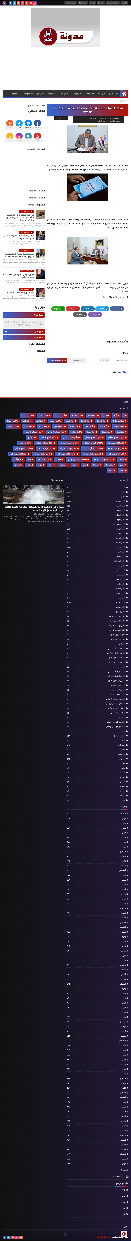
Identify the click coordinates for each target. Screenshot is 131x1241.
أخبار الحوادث (52, 93)
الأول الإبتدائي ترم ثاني (33, 432)
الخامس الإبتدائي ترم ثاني (66, 453)
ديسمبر (96, 851)
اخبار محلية (91, 432)
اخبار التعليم (76, 415)
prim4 (17, 464)
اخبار (105, 415)
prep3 (29, 464)
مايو (96, 828)
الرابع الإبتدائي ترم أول (42, 453)
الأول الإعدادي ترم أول (116, 437)
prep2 (40, 464)
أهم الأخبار (101, 93)
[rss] (18, 3)
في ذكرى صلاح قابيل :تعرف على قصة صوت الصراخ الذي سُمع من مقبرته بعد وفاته (20, 217)
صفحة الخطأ (82, 2)
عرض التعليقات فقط (76, 360)
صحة (84, 464)
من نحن (92, 2)
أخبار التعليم (113, 93)
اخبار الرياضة (85, 421)
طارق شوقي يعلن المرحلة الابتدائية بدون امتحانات (18, 275)
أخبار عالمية (28, 426)
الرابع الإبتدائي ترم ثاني (18, 453)
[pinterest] (31, 3)
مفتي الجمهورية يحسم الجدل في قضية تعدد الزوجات (19, 237)
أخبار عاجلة (43, 426)
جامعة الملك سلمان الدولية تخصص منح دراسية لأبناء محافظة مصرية (19, 255)
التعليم (31, 437)
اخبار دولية (74, 426)
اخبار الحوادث (27, 415)
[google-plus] (27, 3)
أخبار (115, 415)
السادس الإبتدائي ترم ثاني (77, 459)
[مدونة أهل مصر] (65, 27)
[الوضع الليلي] (124, 1234)
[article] (69, 329)
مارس (96, 837)
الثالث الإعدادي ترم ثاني (44, 443)
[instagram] (35, 3)
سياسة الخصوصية (112, 2)
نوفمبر (96, 856)
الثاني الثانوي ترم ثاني (116, 453)
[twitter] (14, 3)
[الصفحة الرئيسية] (124, 93)
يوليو (96, 818)
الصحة (58, 459)
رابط (123, 1189)
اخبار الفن (26, 421)
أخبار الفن (40, 93)
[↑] (65, 1234)
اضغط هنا (106, 297)
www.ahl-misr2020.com (55, 514)
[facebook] (10, 3)
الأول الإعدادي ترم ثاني (93, 437)
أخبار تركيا (103, 426)
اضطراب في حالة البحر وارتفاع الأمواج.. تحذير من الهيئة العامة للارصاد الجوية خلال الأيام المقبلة (34, 508)
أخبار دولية (78, 93)
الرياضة (121, 459)
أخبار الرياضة (65, 93)
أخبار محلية (89, 93)
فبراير (96, 842)
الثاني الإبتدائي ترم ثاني (92, 448)
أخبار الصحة (70, 421)
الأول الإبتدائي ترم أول (56, 432)
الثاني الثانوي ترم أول (23, 448)
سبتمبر (96, 865)
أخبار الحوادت (60, 415)
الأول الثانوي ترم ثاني (48, 437)
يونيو (96, 823)
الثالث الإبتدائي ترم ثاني (92, 443)
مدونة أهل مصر (103, 1237)
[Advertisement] (65, 71)
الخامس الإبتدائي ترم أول (92, 453)
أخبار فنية (120, 432)
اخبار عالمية (12, 426)
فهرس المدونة (70, 2)
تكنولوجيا (14, 93)
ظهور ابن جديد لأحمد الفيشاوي (20, 293)
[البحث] (4, 3)
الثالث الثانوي (24, 443)
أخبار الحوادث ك (118, 421)
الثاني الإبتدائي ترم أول (116, 448)
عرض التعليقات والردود (56, 360)
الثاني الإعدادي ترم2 (45, 448)
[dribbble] (22, 3)
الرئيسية (124, 2)
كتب (74, 464)
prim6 (110, 470)
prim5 (122, 470)
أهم (29, 459)
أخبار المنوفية (119, 426)
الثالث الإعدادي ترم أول (68, 443)
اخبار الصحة (54, 421)
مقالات (63, 464)
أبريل (96, 832)
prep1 (51, 464)
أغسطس (96, 813)
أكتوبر (96, 861)
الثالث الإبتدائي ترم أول (116, 443)
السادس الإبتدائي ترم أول (103, 459)
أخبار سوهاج (58, 426)
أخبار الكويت (11, 421)
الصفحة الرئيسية (115, 121)
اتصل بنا (100, 2)
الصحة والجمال (27, 93)
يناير (96, 847)
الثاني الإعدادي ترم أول (67, 448)
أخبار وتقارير (75, 432)
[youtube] (13, 1237)
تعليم (122, 464)
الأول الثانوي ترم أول (70, 437)
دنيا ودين (123, 100)
